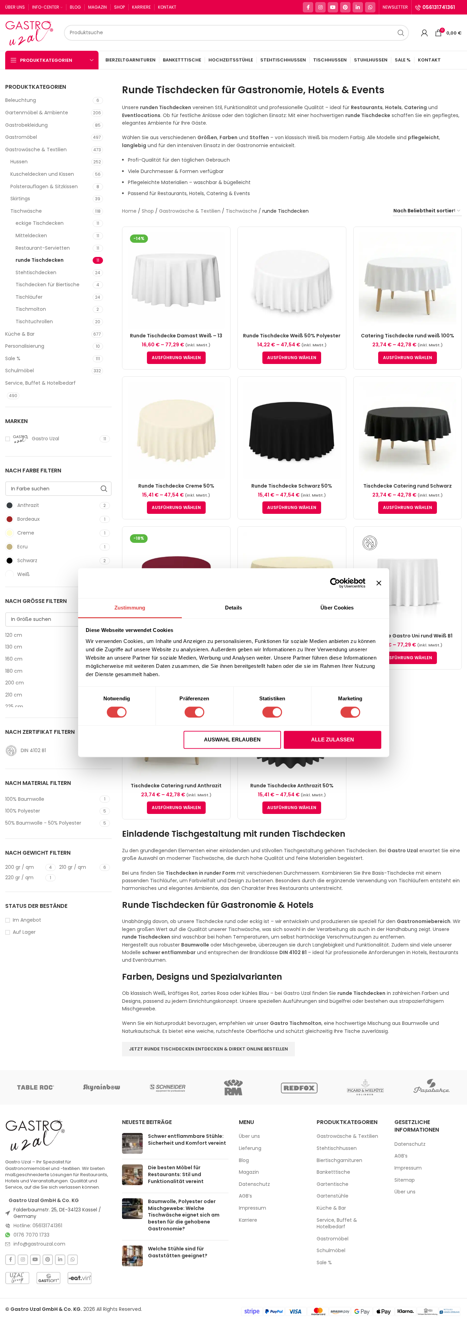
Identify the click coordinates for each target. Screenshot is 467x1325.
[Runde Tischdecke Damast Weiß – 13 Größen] (176, 280)
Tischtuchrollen (34, 321)
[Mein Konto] (424, 33)
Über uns (249, 1136)
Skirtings (20, 198)
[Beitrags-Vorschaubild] (132, 1143)
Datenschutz (254, 1184)
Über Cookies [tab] (337, 608)
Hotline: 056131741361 (37, 1225)
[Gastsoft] (48, 1278)
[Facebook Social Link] (308, 7)
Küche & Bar (20, 333)
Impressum (252, 1208)
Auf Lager (24, 932)
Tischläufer (29, 297)
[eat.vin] (79, 1278)
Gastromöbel (21, 137)
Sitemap (404, 1180)
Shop (148, 211)
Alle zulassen (332, 740)
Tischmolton (31, 309)
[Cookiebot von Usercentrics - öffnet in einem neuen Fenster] (335, 583)
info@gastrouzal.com (39, 1243)
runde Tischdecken (40, 260)
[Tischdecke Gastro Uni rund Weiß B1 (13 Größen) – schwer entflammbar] (407, 580)
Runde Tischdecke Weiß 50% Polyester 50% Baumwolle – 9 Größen (291, 339)
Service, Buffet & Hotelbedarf (40, 383)
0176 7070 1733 (31, 1234)
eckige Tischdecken (40, 223)
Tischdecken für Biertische (48, 284)
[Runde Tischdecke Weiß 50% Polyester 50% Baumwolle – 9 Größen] (291, 280)
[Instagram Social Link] (320, 7)
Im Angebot (27, 920)
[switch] (194, 712)
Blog (244, 1160)
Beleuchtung (20, 100)
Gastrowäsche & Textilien (36, 149)
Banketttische (333, 1172)
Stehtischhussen (337, 1148)
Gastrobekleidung (26, 125)
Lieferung (250, 1148)
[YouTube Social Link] (333, 7)
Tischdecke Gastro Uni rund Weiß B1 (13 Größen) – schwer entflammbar (407, 639)
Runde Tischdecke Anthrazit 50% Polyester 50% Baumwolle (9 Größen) (291, 789)
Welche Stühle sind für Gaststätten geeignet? (177, 1252)
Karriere (248, 1220)
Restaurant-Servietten (43, 247)
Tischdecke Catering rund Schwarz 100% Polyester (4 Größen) (407, 489)
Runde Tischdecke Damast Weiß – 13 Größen (176, 339)
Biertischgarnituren (339, 1160)
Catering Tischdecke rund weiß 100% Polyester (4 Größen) (407, 339)
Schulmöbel (19, 370)
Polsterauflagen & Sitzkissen (44, 186)
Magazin (249, 1172)
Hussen (19, 161)
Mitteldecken (31, 235)
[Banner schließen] (378, 583)
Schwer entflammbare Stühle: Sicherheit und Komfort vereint (187, 1140)
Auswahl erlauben (232, 740)
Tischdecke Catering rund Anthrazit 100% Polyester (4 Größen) (176, 789)
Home (129, 211)
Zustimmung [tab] (129, 608)
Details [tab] (233, 608)
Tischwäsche (26, 211)
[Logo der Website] (31, 32)
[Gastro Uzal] (35, 1135)
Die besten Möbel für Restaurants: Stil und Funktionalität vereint (176, 1174)
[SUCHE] (401, 33)
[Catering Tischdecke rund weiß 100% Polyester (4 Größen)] (407, 280)
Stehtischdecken (36, 272)
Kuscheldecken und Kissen (42, 174)
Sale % (12, 358)
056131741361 (438, 7)
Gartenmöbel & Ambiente (36, 112)
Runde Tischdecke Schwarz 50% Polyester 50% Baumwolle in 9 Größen (292, 489)
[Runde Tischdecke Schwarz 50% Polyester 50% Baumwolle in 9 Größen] (291, 430)
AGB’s (245, 1196)
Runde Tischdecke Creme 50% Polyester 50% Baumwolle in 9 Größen (176, 489)
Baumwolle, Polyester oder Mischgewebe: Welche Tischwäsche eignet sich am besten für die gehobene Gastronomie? (184, 1215)
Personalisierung (24, 346)
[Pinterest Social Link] (345, 7)
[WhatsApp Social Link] (370, 7)
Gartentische (332, 1184)
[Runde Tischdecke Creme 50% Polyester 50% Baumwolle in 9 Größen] (176, 430)
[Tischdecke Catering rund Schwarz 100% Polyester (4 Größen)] (407, 430)
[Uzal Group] (17, 1278)
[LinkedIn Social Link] (358, 7)
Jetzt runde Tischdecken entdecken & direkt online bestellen (208, 1049)
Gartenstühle (332, 1196)
